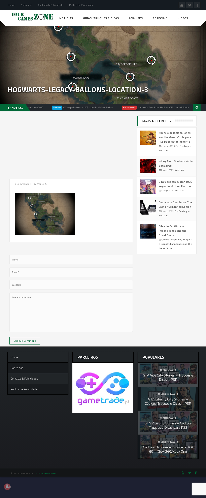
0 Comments (22, 184)
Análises (136, 18)
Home (11, 5)
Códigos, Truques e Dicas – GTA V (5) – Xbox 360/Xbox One (168, 449)
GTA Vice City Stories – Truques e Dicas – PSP (168, 377)
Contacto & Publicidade (50, 5)
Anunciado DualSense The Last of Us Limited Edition (150, 107)
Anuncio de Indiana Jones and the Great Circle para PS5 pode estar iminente (175, 137)
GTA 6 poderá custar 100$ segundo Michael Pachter (75, 107)
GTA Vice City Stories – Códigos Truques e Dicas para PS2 (168, 425)
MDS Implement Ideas (45, 473)
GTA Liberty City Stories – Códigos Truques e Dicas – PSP (168, 401)
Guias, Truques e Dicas (101, 18)
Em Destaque (116, 107)
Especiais (160, 18)
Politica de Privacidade (81, 5)
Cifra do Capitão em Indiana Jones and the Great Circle (172, 230)
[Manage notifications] (7, 486)
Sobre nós (26, 5)
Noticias (66, 18)
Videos (183, 18)
